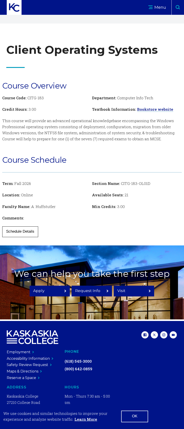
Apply (38, 290)
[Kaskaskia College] (32, 337)
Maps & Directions (22, 371)
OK (134, 416)
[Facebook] (145, 335)
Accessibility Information (28, 358)
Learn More (85, 419)
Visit (121, 290)
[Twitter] (154, 335)
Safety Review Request (27, 365)
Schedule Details (20, 231)
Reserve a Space (21, 378)
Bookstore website (155, 109)
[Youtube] (173, 335)
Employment (19, 352)
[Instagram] (163, 335)
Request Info (87, 290)
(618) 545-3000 (78, 361)
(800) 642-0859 (78, 368)
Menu (159, 7)
